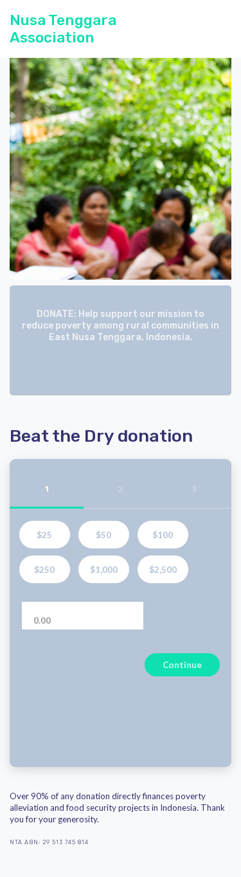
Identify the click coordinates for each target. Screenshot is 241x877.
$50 (103, 535)
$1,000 (104, 570)
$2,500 (163, 570)
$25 (44, 535)
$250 (44, 570)
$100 (162, 535)
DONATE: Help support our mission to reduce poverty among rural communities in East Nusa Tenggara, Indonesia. (120, 326)
